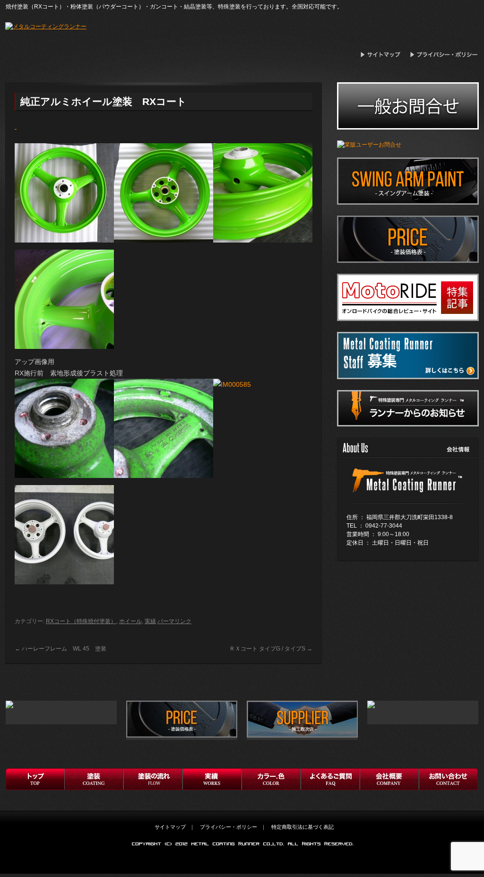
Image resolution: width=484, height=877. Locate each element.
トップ (34, 779)
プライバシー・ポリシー (444, 55)
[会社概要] (406, 495)
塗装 (93, 779)
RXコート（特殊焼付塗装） (81, 621)
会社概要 (389, 779)
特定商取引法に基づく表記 (302, 827)
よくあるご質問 (330, 779)
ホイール (130, 621)
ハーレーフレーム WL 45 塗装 (60, 648)
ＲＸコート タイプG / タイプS (270, 648)
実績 (150, 621)
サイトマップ (383, 55)
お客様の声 (271, 779)
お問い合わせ (448, 779)
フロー (152, 779)
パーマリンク (174, 621)
